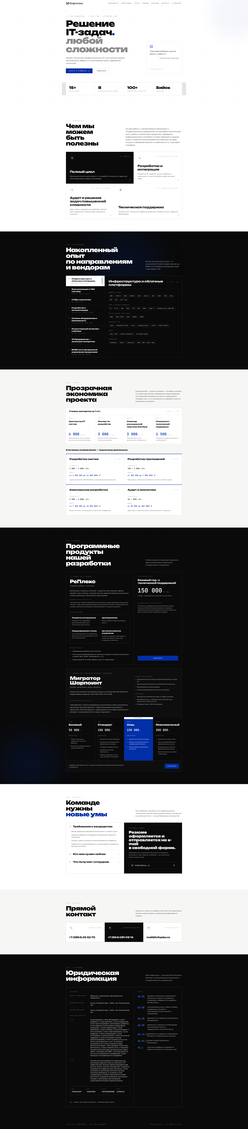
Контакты (165, 3)
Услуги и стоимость (78, 71)
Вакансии (155, 3)
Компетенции (126, 3)
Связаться (101, 71)
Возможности (113, 3)
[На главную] (75, 3)
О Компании (176, 3)
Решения (145, 3)
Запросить (158, 658)
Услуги (137, 3)
